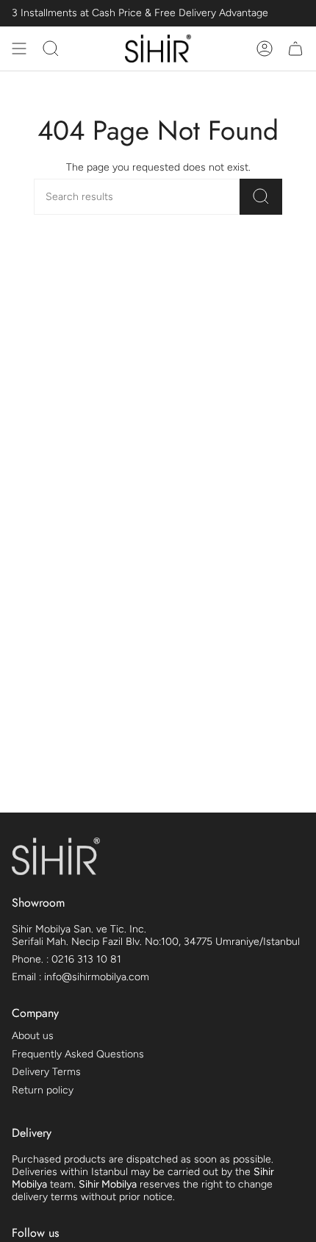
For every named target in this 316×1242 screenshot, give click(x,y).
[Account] (264, 48)
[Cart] (295, 48)
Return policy (42, 1090)
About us (33, 1035)
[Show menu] (19, 48)
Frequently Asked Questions (78, 1054)
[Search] (261, 197)
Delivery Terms (46, 1072)
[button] (51, 48)
